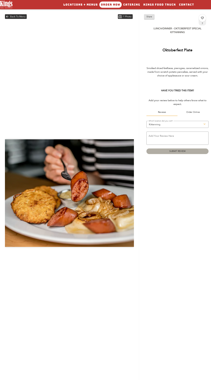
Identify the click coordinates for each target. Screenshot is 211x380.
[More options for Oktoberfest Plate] (202, 18)
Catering (131, 4)
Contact (186, 4)
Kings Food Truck (159, 4)
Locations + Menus (80, 4)
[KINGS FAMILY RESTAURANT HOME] (14, 5)
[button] (184, 11)
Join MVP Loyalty (154, 11)
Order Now (110, 4)
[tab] (161, 112)
